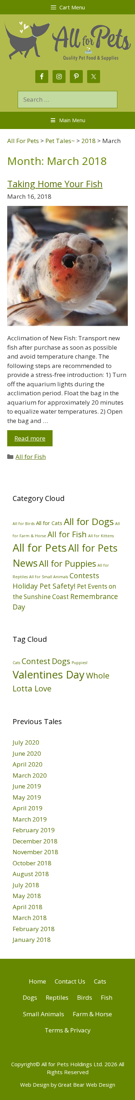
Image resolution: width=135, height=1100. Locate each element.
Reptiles (57, 997)
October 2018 (32, 863)
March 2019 (30, 819)
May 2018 (27, 896)
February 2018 (34, 929)
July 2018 (26, 885)
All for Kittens (101, 535)
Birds (84, 997)
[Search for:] (67, 99)
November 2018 (35, 852)
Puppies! (79, 662)
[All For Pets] (67, 40)
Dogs (61, 661)
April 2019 (27, 808)
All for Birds (24, 523)
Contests (84, 575)
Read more (29, 438)
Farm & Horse (92, 1014)
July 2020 (26, 742)
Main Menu (72, 120)
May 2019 (27, 797)
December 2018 (35, 841)
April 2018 (27, 907)
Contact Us (70, 981)
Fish (106, 997)
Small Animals (43, 1014)
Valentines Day (49, 674)
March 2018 (30, 917)
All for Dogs (89, 521)
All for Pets (40, 547)
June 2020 (27, 753)
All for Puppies (67, 563)
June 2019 (27, 786)
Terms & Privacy (68, 1030)
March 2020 (30, 775)
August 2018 (31, 874)
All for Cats (49, 522)
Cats (16, 662)
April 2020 (27, 764)
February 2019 (34, 830)
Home (37, 981)
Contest (36, 661)
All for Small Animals (48, 576)
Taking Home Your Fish (55, 184)
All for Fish (30, 456)
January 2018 (32, 939)
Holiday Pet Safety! (44, 586)
